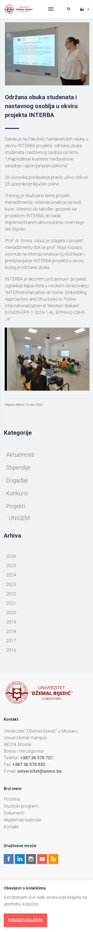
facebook (9, 859)
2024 (11, 574)
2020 (11, 612)
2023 (11, 584)
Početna (12, 799)
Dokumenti (14, 813)
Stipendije (18, 467)
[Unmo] (22, 9)
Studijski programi (21, 806)
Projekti (15, 506)
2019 (11, 621)
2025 (11, 565)
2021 (11, 603)
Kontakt (11, 827)
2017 (11, 640)
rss (53, 859)
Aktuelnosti (20, 455)
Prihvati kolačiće (25, 920)
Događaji (17, 480)
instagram (31, 859)
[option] (47, 359)
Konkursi (17, 493)
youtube (42, 859)
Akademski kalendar (23, 820)
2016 (11, 650)
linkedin (20, 859)
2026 (11, 556)
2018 (11, 631)
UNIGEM (19, 518)
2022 (11, 593)
